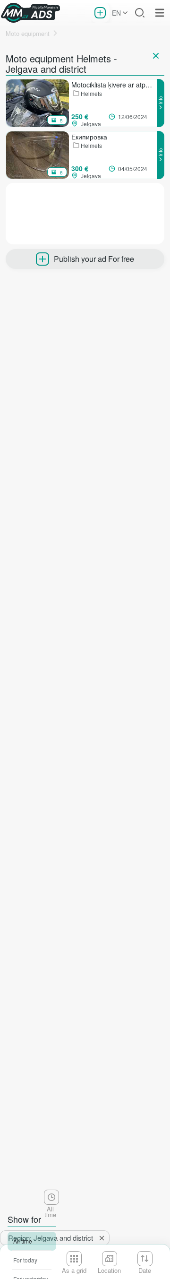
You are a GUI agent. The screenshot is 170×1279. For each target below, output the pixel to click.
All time (22, 1241)
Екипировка (89, 136)
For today (25, 1260)
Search (139, 13)
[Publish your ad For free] (100, 13)
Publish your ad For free (94, 258)
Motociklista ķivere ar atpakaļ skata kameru (113, 84)
